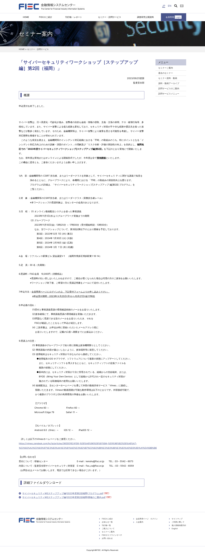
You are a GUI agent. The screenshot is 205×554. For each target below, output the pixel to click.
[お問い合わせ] (181, 6)
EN (169, 5)
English (175, 529)
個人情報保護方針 (179, 525)
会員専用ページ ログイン (147, 519)
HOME (26, 17)
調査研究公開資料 (145, 17)
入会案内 (139, 522)
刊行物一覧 (106, 525)
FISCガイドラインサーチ (112, 535)
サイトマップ (177, 519)
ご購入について (108, 529)
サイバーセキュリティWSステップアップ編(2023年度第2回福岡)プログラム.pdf (62, 493)
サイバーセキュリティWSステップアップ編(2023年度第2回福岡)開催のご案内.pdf (64, 497)
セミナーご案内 (108, 532)
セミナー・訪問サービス (109, 17)
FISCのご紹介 (45, 17)
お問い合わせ (107, 538)
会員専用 (173, 17)
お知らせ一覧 (107, 522)
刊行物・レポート (73, 17)
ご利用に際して (178, 522)
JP (163, 5)
